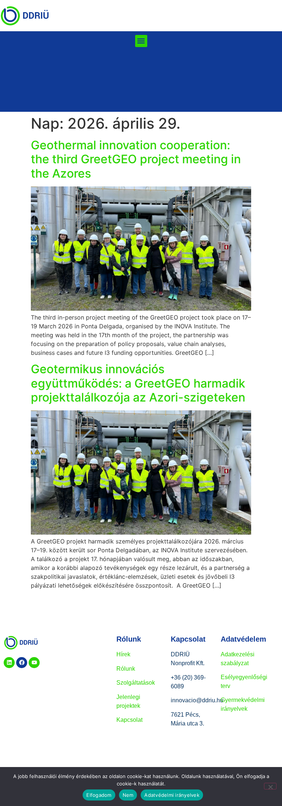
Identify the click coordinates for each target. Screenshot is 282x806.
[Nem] (270, 786)
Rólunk (125, 669)
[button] (141, 41)
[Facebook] (21, 662)
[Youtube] (34, 662)
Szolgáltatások (135, 683)
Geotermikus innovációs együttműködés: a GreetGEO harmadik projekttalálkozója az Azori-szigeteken (138, 383)
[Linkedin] (9, 662)
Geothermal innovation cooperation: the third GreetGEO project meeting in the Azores (136, 159)
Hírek (123, 654)
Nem (128, 795)
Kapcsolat (129, 720)
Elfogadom (98, 795)
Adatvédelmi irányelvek (171, 795)
